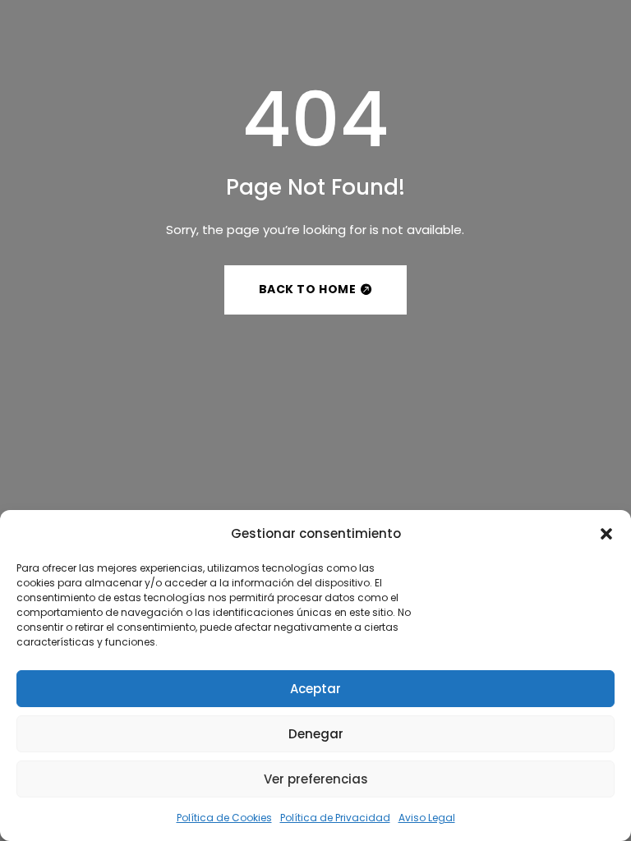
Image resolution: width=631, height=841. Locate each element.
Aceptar (315, 688)
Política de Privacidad (335, 818)
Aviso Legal (426, 818)
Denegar (315, 733)
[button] (606, 534)
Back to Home (308, 289)
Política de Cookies (224, 818)
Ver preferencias (316, 779)
